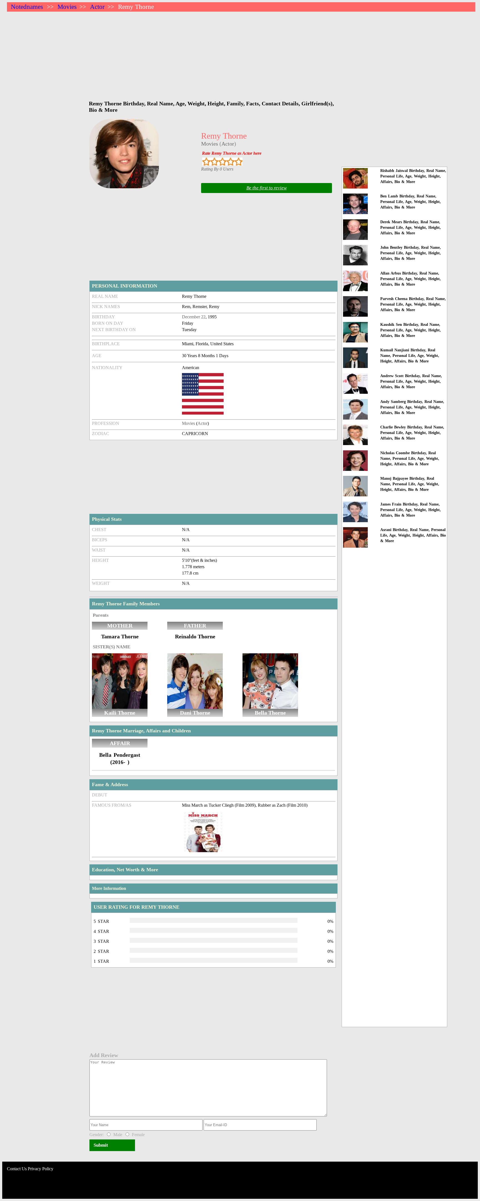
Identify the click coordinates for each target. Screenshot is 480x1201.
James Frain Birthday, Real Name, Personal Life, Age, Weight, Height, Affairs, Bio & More (410, 509)
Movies (67, 6)
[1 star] (206, 162)
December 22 (194, 316)
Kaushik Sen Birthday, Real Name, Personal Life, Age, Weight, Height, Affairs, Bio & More (410, 330)
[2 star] (214, 162)
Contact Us (17, 1168)
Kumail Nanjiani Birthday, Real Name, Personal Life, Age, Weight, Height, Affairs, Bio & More (409, 355)
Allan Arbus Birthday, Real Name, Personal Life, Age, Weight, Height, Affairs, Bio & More (410, 278)
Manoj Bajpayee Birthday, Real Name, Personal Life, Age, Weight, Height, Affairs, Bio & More (409, 484)
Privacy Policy (40, 1168)
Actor (97, 6)
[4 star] (230, 162)
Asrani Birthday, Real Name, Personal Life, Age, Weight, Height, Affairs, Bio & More (413, 535)
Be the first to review (266, 188)
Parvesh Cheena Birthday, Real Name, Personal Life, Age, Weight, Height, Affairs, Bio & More (413, 304)
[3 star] (222, 162)
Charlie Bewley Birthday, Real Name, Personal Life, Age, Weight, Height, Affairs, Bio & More (412, 432)
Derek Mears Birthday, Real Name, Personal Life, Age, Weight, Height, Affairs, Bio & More (410, 227)
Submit (101, 1145)
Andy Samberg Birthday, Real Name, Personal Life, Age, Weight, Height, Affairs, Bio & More (412, 407)
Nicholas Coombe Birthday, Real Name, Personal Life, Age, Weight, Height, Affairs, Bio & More (409, 458)
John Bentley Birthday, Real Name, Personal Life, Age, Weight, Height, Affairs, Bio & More (410, 253)
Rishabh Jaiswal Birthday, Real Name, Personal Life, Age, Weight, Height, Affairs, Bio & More (413, 176)
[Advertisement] (173, 53)
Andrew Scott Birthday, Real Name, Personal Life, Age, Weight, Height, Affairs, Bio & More (411, 381)
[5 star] (238, 162)
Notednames (27, 6)
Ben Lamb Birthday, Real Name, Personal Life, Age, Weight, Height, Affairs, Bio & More (410, 201)
